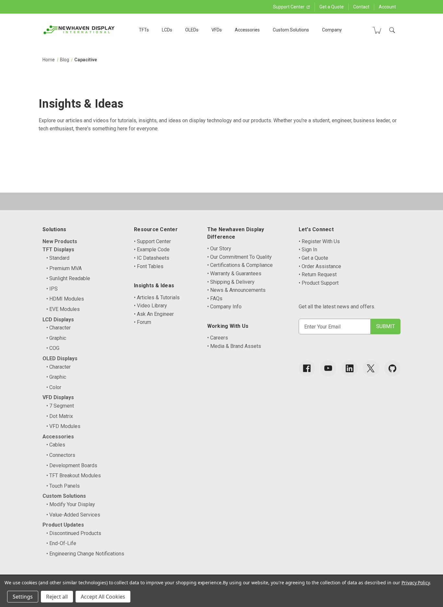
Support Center (289, 6)
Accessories (247, 29)
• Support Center (152, 241)
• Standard (57, 258)
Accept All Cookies (103, 596)
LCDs (167, 29)
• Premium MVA (64, 268)
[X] (371, 368)
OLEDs (191, 29)
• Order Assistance (320, 266)
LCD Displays (58, 319)
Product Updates (63, 525)
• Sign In (308, 249)
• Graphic (56, 338)
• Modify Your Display (70, 504)
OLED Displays (60, 358)
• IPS (52, 289)
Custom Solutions (291, 29)
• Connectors (60, 455)
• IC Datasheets (151, 258)
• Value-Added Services (73, 515)
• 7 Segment (60, 406)
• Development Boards (71, 465)
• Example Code (152, 249)
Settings (23, 596)
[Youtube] (328, 368)
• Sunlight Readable (68, 278)
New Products (59, 241)
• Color (53, 387)
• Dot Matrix (59, 416)
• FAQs (214, 298)
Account (387, 6)
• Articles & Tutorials (157, 297)
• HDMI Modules (65, 299)
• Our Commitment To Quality (239, 257)
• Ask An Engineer (154, 314)
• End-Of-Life (61, 543)
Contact (361, 6)
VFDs (216, 29)
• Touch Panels (63, 486)
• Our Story (219, 248)
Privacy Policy (415, 582)
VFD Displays (58, 397)
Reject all (57, 596)
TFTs (144, 29)
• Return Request (318, 274)
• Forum (142, 322)
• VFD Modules (63, 426)
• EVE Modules (63, 309)
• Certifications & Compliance (240, 265)
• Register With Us (319, 241)
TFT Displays (58, 249)
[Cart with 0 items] (376, 30)
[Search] (392, 30)
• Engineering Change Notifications (85, 554)
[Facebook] (307, 368)
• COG (52, 348)
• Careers (217, 338)
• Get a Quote (313, 258)
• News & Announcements (236, 290)
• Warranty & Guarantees (234, 273)
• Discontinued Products (73, 533)
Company (332, 29)
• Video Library (150, 306)
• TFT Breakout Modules (73, 475)
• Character (58, 328)
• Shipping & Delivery (231, 282)
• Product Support (319, 283)
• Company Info (224, 307)
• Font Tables (148, 266)
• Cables (55, 445)
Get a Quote (331, 6)
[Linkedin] (349, 368)
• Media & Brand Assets (234, 346)
